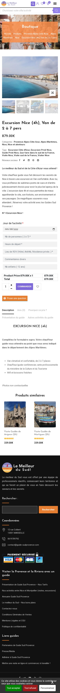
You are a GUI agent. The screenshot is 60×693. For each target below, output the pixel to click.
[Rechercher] (56, 10)
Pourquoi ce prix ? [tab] (37, 310)
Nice (4, 144)
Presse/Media (8, 651)
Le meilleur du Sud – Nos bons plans (19, 602)
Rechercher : (10, 498)
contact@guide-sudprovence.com (23, 545)
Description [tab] (8, 310)
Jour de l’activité (13, 223)
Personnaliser (47, 688)
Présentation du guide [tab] (13, 317)
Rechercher (48, 509)
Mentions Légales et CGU (13, 620)
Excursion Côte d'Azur (19, 150)
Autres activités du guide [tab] (40, 317)
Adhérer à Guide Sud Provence (16, 657)
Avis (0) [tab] (21, 310)
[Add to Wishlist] (37, 286)
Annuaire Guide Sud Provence (15, 596)
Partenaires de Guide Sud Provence (18, 645)
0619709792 (13, 538)
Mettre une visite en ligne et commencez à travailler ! (26, 663)
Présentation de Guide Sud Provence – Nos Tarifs (25, 584)
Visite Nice (7, 155)
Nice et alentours (16, 144)
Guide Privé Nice (10, 152)
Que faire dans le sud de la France (37, 152)
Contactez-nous (9, 608)
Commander (24, 286)
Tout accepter (13, 688)
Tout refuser (30, 688)
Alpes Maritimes (49, 142)
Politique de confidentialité (14, 626)
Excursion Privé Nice (41, 150)
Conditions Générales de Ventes (17, 614)
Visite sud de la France (25, 155)
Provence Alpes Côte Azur (27, 142)
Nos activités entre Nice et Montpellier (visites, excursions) (29, 590)
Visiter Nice (43, 155)
